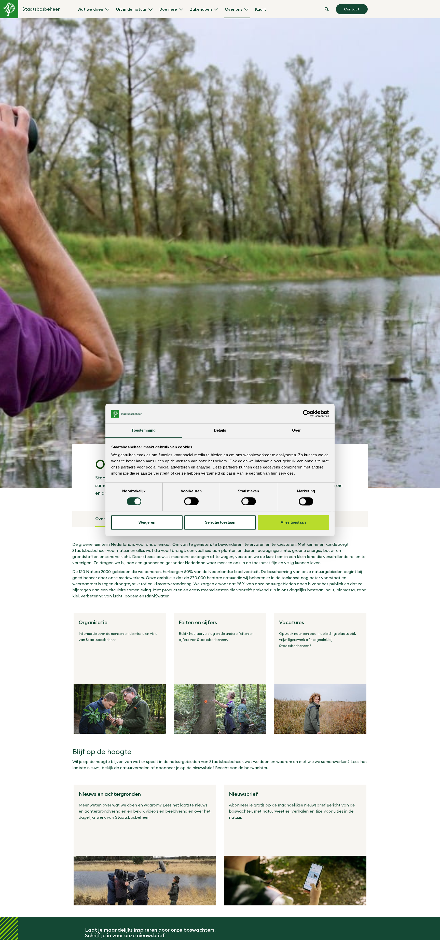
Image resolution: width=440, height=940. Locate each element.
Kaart (260, 9)
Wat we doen (90, 9)
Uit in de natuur (131, 9)
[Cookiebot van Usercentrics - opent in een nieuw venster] (306, 414)
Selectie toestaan (220, 522)
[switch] (191, 501)
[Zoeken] (327, 9)
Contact (352, 9)
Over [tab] (296, 430)
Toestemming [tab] (143, 430)
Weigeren (147, 522)
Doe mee (168, 9)
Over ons (233, 9)
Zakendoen (201, 9)
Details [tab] (220, 430)
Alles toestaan (293, 522)
